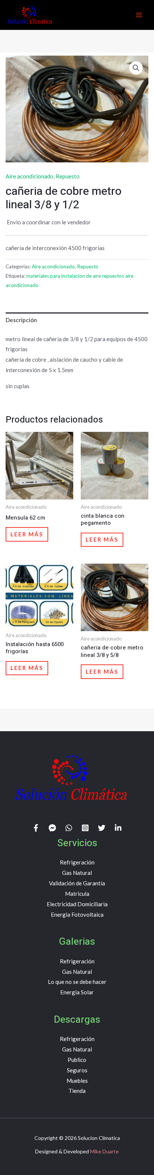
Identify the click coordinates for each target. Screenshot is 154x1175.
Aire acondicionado (29, 176)
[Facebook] (36, 828)
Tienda (77, 1090)
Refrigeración (77, 862)
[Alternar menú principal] (139, 14)
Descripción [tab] (21, 320)
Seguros (77, 1070)
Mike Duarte (104, 1151)
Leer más (26, 534)
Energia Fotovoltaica (77, 914)
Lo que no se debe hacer (77, 981)
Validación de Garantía (77, 883)
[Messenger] (52, 828)
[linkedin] (118, 828)
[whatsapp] (69, 828)
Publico (77, 1059)
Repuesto (68, 176)
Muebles (77, 1080)
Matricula (77, 893)
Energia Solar (77, 992)
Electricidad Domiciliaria (77, 904)
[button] (136, 68)
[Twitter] (101, 828)
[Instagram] (85, 828)
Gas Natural (77, 872)
